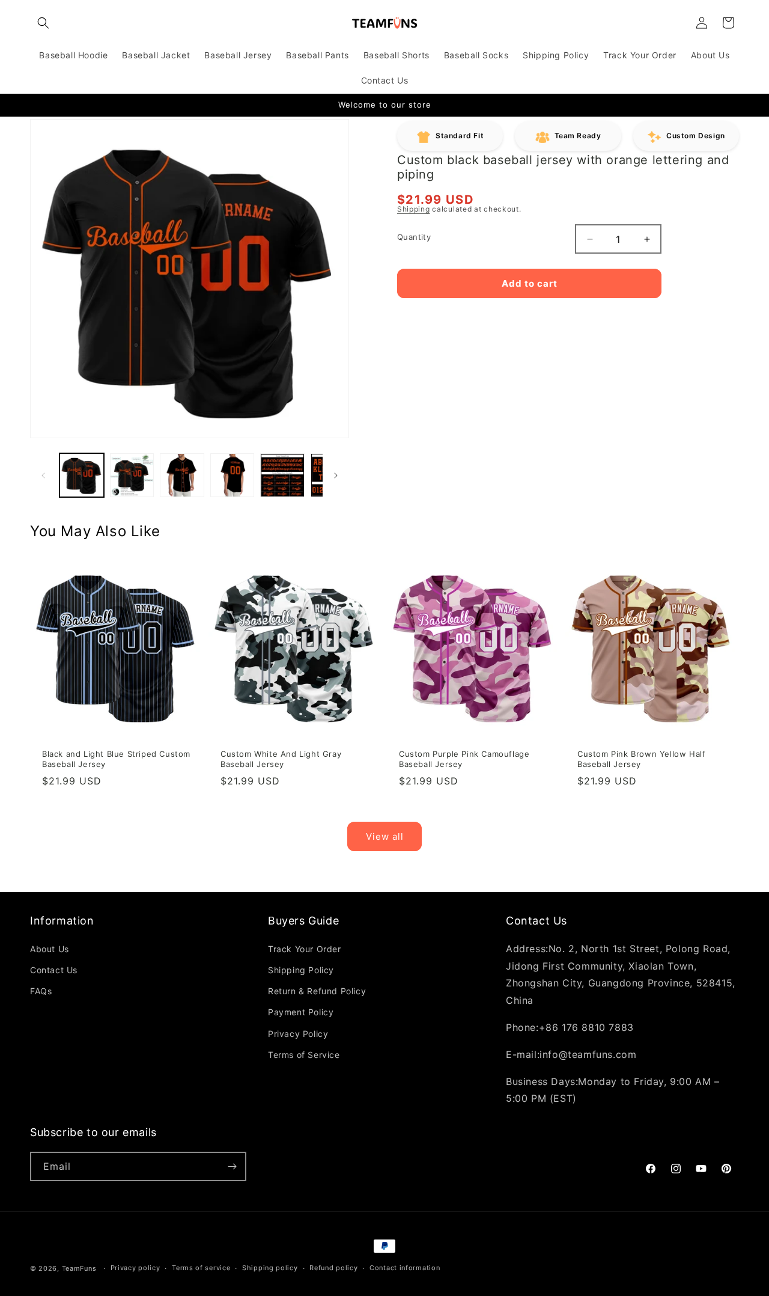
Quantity (414, 237)
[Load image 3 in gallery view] (182, 475)
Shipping (413, 208)
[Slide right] (336, 475)
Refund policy (333, 1268)
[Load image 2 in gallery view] (132, 475)
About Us (49, 949)
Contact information (404, 1268)
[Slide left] (43, 475)
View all (385, 836)
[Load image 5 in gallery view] (282, 475)
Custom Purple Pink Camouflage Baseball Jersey (464, 759)
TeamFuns (79, 1268)
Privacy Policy (298, 1034)
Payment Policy (300, 1012)
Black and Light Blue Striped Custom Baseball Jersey (116, 759)
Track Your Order (304, 949)
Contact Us (54, 970)
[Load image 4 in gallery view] (232, 475)
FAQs (41, 991)
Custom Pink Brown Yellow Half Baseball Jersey (641, 759)
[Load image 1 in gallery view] (81, 475)
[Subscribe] (232, 1166)
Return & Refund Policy (317, 991)
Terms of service (201, 1268)
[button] (43, 23)
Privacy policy (135, 1268)
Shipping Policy (301, 970)
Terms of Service (304, 1055)
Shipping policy (270, 1268)
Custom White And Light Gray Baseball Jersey (280, 759)
